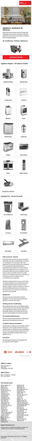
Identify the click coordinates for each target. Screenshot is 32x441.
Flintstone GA (20, 408)
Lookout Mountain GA (23, 415)
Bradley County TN (6, 390)
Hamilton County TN (6, 405)
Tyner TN (19, 397)
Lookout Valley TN (5, 413)
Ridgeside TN (20, 386)
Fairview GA (20, 407)
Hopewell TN (4, 409)
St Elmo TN (20, 393)
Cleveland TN (4, 396)
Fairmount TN (4, 401)
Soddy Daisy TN (21, 392)
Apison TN (3, 386)
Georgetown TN (5, 404)
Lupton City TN (5, 415)
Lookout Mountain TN (6, 412)
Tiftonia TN (20, 396)
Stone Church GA (21, 419)
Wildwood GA (20, 420)
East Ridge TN (4, 400)
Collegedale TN (5, 397)
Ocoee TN (3, 419)
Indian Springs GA (21, 412)
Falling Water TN (5, 403)
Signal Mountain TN (22, 389)
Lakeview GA (20, 413)
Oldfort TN (3, 420)
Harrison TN (4, 407)
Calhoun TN (4, 392)
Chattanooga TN (5, 394)
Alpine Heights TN (5, 385)
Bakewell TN (4, 388)
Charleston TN (5, 393)
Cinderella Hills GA (22, 405)
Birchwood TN (4, 389)
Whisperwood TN (21, 400)
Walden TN (20, 398)
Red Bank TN (20, 385)
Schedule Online (16, 57)
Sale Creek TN (20, 388)
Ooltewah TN (4, 421)
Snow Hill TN (20, 390)
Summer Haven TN (22, 394)
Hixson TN (3, 408)
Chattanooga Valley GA (23, 404)
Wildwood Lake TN (22, 401)
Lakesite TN (4, 411)
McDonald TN (4, 416)
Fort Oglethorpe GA (22, 409)
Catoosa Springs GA (22, 403)
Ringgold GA (20, 416)
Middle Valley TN (5, 417)
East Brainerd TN (5, 398)
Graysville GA (20, 411)
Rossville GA (20, 417)
